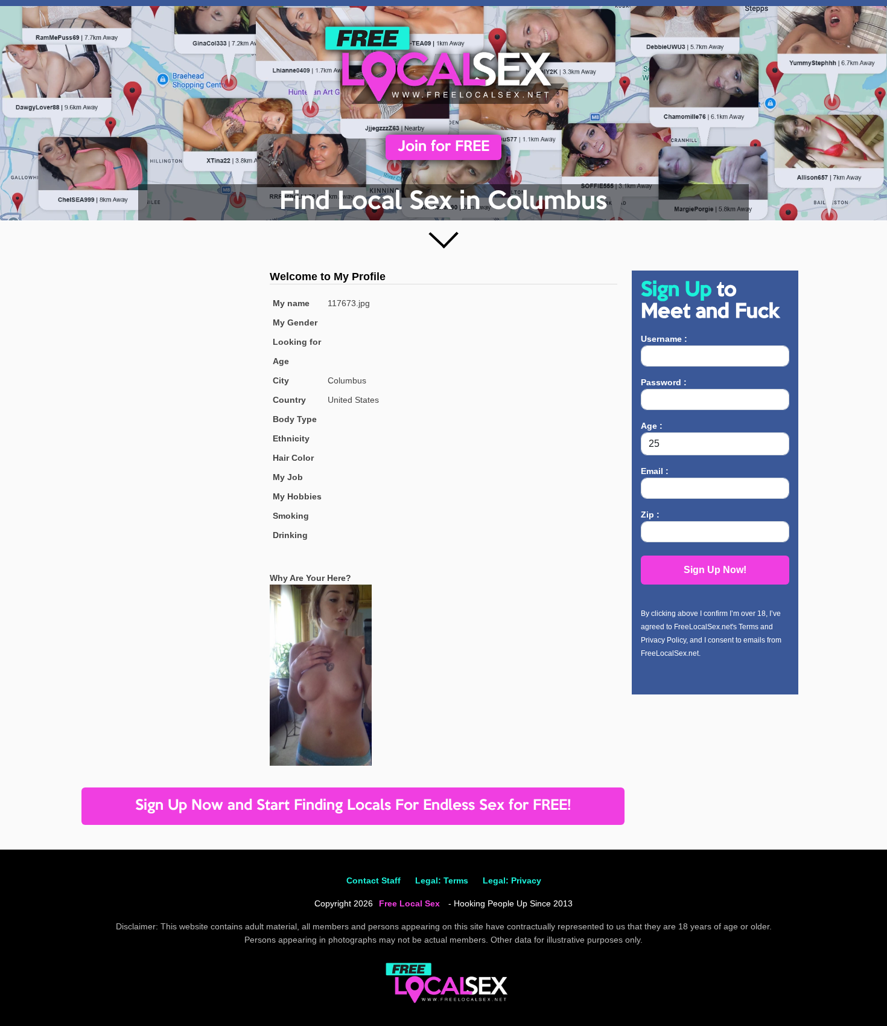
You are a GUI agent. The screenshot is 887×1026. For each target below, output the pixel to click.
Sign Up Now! (715, 570)
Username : (664, 339)
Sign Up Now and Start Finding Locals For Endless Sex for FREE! (353, 806)
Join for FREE (443, 147)
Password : (664, 382)
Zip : (650, 514)
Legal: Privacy (512, 880)
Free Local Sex (409, 903)
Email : (655, 471)
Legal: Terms (441, 880)
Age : (652, 426)
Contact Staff (373, 880)
